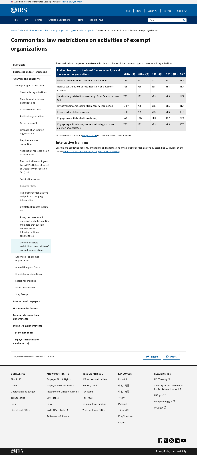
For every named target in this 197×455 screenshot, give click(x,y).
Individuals (19, 65)
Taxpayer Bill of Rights (59, 379)
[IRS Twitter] (166, 440)
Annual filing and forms (27, 267)
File (21, 30)
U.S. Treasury (160, 379)
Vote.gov (158, 407)
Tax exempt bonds (23, 332)
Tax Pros (167, 10)
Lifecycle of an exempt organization (32, 131)
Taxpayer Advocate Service (60, 385)
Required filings (28, 186)
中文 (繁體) (124, 391)
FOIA (49, 404)
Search (184, 20)
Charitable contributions (28, 274)
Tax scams (87, 391)
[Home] (19, 8)
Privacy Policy (163, 451)
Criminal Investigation (94, 404)
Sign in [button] (180, 10)
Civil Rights (53, 397)
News (139, 10)
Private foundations (30, 109)
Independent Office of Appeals (63, 391)
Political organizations (32, 116)
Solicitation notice (30, 179)
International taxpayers (26, 301)
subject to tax (89, 135)
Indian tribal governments (27, 325)
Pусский (122, 404)
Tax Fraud (87, 397)
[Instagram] (171, 440)
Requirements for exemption (29, 142)
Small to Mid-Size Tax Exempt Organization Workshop (91, 151)
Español (122, 379)
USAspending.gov (163, 401)
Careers (15, 385)
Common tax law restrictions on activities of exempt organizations (34, 246)
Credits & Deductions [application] (59, 19)
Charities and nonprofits (37, 30)
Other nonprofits (86, 30)
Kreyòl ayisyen (125, 416)
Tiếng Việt (123, 410)
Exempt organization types (63, 30)
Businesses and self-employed (30, 71)
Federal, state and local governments (26, 316)
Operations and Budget (23, 391)
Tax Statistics (18, 397)
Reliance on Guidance (58, 416)
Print (173, 356)
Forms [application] (79, 19)
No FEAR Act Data (56, 410)
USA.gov (158, 395)
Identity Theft (89, 385)
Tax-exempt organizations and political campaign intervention (34, 196)
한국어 (122, 397)
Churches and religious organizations (32, 100)
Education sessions (25, 287)
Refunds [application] (38, 19)
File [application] (16, 19)
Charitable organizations (33, 92)
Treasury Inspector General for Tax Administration (168, 387)
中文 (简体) (124, 385)
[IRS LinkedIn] (177, 440)
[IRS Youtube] (183, 440)
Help (128, 10)
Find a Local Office (20, 410)
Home (14, 30)
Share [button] (154, 356)
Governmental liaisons (25, 308)
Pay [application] (26, 19)
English (151, 10)
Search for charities (25, 280)
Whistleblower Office (93, 410)
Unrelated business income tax (34, 208)
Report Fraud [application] (96, 19)
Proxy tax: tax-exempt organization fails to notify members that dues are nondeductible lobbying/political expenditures (34, 226)
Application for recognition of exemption (34, 152)
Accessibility (179, 451)
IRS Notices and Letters (94, 379)
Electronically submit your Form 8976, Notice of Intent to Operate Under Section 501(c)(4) (34, 167)
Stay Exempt (22, 294)
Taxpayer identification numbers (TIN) (26, 341)
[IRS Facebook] (160, 440)
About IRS (16, 379)
